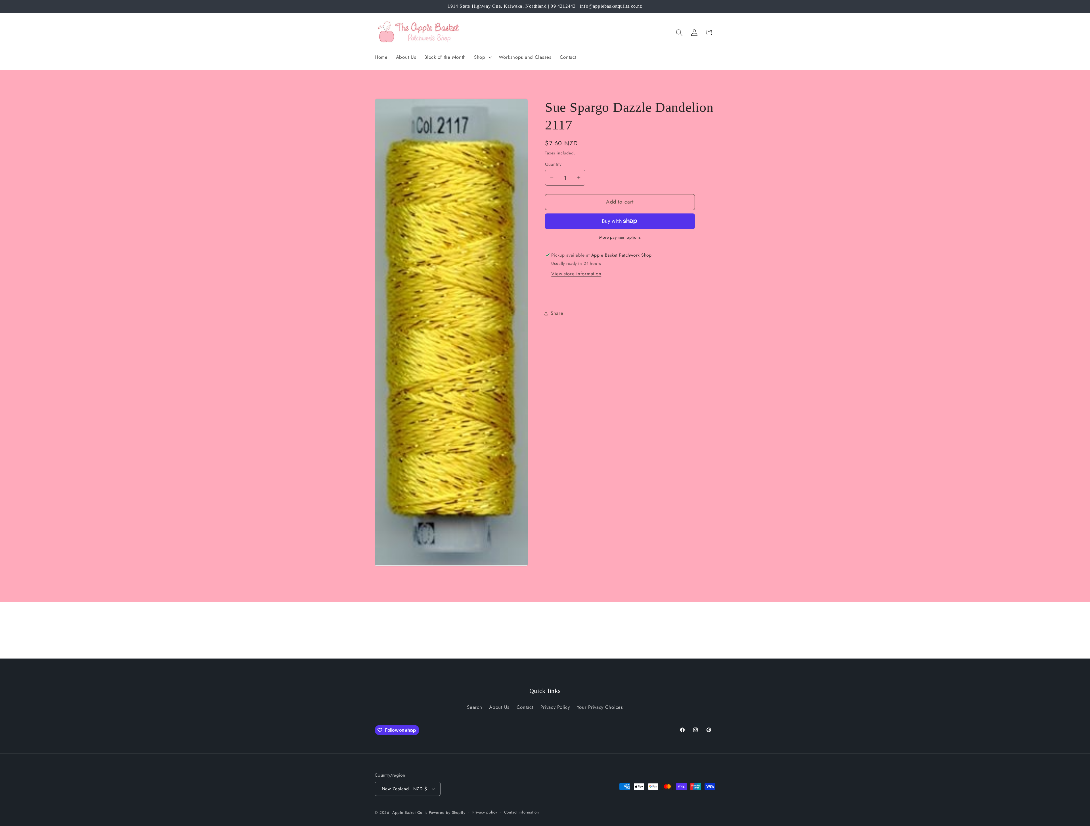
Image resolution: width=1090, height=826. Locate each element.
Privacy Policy (555, 707)
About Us (499, 707)
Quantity (553, 164)
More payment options (620, 237)
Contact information (521, 812)
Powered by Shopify (447, 812)
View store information (576, 273)
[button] (482, 57)
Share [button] (557, 313)
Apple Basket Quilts (409, 812)
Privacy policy (484, 812)
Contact (525, 707)
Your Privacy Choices (600, 707)
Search (474, 707)
